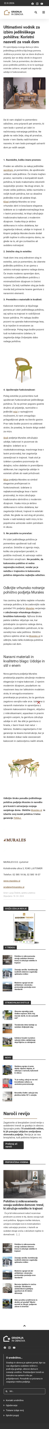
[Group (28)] (14, 1336)
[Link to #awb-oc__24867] (38, 12)
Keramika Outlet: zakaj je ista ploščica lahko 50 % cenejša (26, 1094)
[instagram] (37, 4)
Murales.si (34, 636)
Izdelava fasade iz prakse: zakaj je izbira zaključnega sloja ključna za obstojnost (25, 1040)
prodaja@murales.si (13, 887)
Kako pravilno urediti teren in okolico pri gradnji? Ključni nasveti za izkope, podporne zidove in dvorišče (25, 1303)
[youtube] (42, 4)
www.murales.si (11, 880)
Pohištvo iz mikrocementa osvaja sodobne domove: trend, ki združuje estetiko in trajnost (25, 959)
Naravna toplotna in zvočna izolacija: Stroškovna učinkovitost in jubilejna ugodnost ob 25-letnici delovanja (25, 1288)
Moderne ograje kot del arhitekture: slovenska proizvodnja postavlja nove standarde (25, 986)
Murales (30, 608)
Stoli (5, 437)
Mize (6, 479)
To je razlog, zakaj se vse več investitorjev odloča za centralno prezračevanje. (26, 1082)
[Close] (38, 702)
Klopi (6, 201)
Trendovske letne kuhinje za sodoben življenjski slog (25, 1026)
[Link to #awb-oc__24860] (45, 12)
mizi (15, 411)
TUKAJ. (18, 818)
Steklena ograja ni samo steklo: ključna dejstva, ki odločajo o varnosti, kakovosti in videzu (26, 1069)
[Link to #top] (24, 1326)
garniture (8, 170)
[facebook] (32, 4)
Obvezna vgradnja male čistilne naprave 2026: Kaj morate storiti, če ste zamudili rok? (26, 1014)
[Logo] (13, 11)
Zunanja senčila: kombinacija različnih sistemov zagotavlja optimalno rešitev (26, 972)
